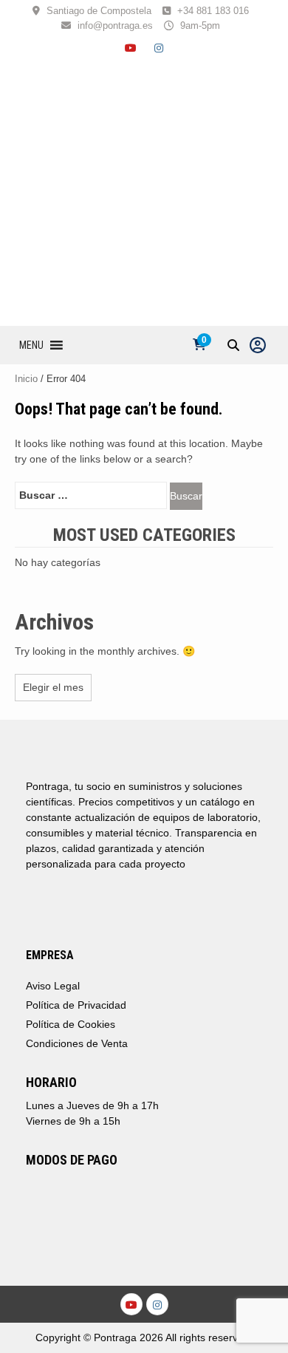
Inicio (26, 378)
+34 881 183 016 (213, 10)
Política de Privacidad (76, 1005)
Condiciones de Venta (77, 1043)
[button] (31, 345)
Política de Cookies (70, 1024)
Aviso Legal (53, 986)
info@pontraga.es (115, 25)
